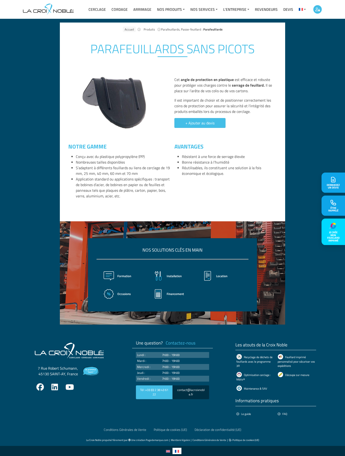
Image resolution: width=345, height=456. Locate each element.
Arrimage (142, 9)
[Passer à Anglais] (168, 451)
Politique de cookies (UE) (170, 429)
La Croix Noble (94, 440)
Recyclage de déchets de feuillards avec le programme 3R (254, 361)
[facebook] (40, 387)
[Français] (302, 9)
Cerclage (97, 9)
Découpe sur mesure (297, 375)
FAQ (284, 414)
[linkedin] (55, 387)
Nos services (202, 9)
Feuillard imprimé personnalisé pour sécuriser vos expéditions (296, 361)
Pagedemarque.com (157, 440)
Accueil (129, 29)
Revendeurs (266, 9)
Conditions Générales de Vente (125, 429)
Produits (149, 29)
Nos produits (169, 9)
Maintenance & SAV (255, 388)
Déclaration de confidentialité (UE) (218, 429)
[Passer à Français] (176, 451)
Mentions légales (180, 440)
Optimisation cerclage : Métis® (253, 377)
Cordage (119, 9)
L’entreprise (234, 9)
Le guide (246, 414)
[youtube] (70, 387)
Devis (288, 9)
